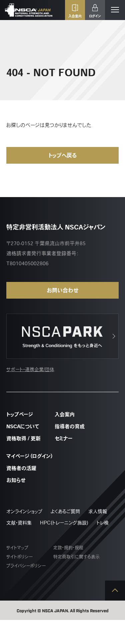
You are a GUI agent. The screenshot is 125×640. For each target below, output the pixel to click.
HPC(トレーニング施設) (64, 522)
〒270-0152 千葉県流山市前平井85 (46, 243)
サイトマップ (17, 547)
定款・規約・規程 (68, 547)
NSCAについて (22, 426)
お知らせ (16, 480)
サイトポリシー (19, 556)
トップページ (19, 414)
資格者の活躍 (21, 468)
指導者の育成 (70, 426)
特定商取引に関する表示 (76, 556)
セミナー (64, 438)
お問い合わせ (63, 290)
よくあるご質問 (65, 511)
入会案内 (65, 414)
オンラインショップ (24, 511)
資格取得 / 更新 (23, 438)
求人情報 (97, 511)
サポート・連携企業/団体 (30, 369)
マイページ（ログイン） (29, 456)
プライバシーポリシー (26, 566)
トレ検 (103, 522)
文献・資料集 (19, 522)
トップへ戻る (62, 155)
